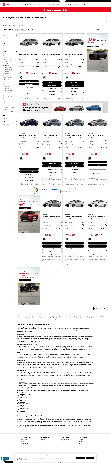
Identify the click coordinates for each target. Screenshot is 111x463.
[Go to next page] (107, 308)
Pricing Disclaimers (29, 93)
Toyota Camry (22, 382)
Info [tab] (34, 56)
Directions (81, 441)
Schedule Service (44, 439)
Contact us (86, 425)
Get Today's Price (29, 81)
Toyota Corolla (21, 402)
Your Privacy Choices (54, 462)
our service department (29, 422)
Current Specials (24, 445)
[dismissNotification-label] (108, 450)
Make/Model (63, 188)
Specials (44, 4)
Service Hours (44, 447)
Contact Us (81, 439)
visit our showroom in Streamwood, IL (36, 425)
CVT (14, 25)
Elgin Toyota (91, 327)
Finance (40, 4)
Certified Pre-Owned (25, 443)
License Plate (74, 188)
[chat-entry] (107, 457)
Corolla (16, 29)
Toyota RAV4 (22, 336)
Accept (90, 458)
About (85, 4)
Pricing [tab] (24, 56)
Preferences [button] (26, 459)
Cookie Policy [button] (50, 458)
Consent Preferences (9, 461)
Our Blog (81, 443)
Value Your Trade (29, 87)
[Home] (4, 4)
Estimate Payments (29, 84)
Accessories (64, 4)
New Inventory (21, 4)
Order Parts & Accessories (46, 443)
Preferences (71, 458)
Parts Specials (44, 445)
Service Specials (44, 441)
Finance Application (65, 439)
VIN (69, 188)
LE (10, 25)
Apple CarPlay (21, 25)
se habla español (29, 90)
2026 (5, 25)
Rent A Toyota (71, 4)
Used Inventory (28, 4)
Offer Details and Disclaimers (92, 71)
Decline (80, 458)
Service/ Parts (58, 4)
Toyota (22, 29)
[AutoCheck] (22, 73)
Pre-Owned (23, 441)
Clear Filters (30, 29)
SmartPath (35, 4)
